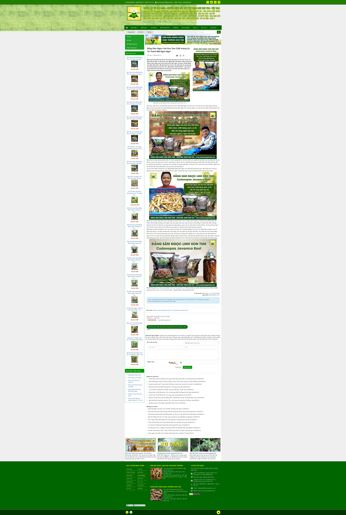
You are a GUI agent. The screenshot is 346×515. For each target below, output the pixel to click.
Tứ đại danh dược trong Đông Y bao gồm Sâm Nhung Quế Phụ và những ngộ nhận (172, 379)
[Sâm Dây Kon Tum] (206, 69)
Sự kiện (129, 40)
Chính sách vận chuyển (135, 378)
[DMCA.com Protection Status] (194, 494)
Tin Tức (129, 488)
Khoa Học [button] (213, 28)
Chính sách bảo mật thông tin (134, 381)
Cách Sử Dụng (131, 472)
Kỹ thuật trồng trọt (132, 44)
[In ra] (181, 55)
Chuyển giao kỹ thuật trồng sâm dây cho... (170, 453)
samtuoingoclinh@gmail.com (165, 2)
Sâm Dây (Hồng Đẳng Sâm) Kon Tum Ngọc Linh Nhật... (135, 58)
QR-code (130, 505)
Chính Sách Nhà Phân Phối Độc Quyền (134, 390)
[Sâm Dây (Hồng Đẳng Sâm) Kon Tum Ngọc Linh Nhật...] (134, 64)
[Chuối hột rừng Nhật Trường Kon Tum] (156, 495)
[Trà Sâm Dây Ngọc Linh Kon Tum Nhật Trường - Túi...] (134, 314)
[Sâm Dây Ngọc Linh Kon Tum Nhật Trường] (156, 474)
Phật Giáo (140, 485)
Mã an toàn (151, 362)
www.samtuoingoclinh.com (177, 288)
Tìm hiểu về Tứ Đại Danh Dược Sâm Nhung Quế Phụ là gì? (165, 425)
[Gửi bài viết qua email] (177, 55)
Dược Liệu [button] (144, 28)
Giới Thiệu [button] (134, 28)
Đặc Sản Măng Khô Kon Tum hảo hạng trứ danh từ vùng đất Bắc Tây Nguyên (170, 417)
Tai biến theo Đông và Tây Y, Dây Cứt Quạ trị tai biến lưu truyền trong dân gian (170, 430)
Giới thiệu (129, 469)
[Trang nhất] (127, 27)
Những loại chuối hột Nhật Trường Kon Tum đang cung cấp (165, 387)
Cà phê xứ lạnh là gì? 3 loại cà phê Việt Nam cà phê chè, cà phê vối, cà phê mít (171, 384)
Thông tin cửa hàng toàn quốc (135, 395)
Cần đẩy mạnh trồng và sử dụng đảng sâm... (203, 453)
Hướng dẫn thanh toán (134, 375)
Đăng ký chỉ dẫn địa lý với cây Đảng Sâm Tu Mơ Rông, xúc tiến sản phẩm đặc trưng (172, 397)
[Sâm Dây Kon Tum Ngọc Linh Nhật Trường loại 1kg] (134, 153)
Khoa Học (129, 478)
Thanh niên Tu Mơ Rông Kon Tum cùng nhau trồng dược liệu (166, 395)
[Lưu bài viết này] (184, 55)
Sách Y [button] (195, 28)
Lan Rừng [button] (154, 28)
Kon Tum (140, 482)
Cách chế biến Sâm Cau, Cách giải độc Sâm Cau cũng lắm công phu (168, 422)
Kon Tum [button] (204, 28)
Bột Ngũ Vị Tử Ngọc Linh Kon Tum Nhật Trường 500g (135, 339)
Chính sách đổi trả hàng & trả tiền (135, 386)
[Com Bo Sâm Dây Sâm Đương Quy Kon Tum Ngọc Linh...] (134, 199)
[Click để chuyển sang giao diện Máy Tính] (131, 512)
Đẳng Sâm (150, 106)
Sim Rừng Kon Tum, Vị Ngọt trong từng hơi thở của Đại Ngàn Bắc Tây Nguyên (170, 428)
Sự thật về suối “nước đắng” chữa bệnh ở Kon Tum (163, 403)
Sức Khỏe (129, 475)
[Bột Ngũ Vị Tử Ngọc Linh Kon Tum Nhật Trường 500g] (134, 344)
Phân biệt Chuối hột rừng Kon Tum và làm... (138, 453)
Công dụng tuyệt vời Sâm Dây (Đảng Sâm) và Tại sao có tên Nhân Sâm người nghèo (172, 414)
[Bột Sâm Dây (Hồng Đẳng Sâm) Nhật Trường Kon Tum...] (134, 216)
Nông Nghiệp (141, 475)
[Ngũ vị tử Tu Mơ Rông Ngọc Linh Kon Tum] (134, 329)
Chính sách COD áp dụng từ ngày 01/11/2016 (135, 399)
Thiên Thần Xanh (132, 48)
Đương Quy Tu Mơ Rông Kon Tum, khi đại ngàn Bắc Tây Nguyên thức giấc (170, 392)
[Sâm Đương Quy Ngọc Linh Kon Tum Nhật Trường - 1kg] (134, 359)
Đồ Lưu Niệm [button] (185, 28)
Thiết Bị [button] (175, 28)
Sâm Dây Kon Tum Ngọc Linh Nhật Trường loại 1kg (134, 147)
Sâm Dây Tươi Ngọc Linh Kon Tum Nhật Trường (134, 177)
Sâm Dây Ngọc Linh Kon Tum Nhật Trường (166, 466)
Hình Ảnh (140, 472)
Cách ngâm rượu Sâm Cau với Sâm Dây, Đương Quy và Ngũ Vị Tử (167, 433)
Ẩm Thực (140, 478)
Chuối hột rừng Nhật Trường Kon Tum (165, 487)
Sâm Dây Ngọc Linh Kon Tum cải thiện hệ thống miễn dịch (164, 409)
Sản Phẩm (130, 482)
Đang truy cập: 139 (140, 505)
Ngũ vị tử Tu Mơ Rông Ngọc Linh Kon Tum (134, 324)
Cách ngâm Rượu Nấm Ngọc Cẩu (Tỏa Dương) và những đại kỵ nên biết (168, 419)
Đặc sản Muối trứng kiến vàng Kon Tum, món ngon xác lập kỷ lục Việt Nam (170, 400)
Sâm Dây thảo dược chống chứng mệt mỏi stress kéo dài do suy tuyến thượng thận (172, 411)
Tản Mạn (129, 485)
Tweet (148, 329)
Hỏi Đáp (140, 488)
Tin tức (129, 37)
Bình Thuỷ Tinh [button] (164, 28)
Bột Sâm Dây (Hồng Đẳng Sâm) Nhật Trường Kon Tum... (134, 210)
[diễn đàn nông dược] (183, 39)
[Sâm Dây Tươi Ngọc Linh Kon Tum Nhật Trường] (134, 183)
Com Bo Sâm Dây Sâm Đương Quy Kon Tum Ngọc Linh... (134, 193)
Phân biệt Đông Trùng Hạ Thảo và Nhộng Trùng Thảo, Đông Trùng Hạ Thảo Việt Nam (173, 381)
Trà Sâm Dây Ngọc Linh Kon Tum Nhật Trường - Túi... (134, 309)
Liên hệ (140, 469)
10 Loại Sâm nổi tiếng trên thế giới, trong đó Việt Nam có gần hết (167, 389)
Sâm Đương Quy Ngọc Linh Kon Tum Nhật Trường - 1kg (135, 353)
